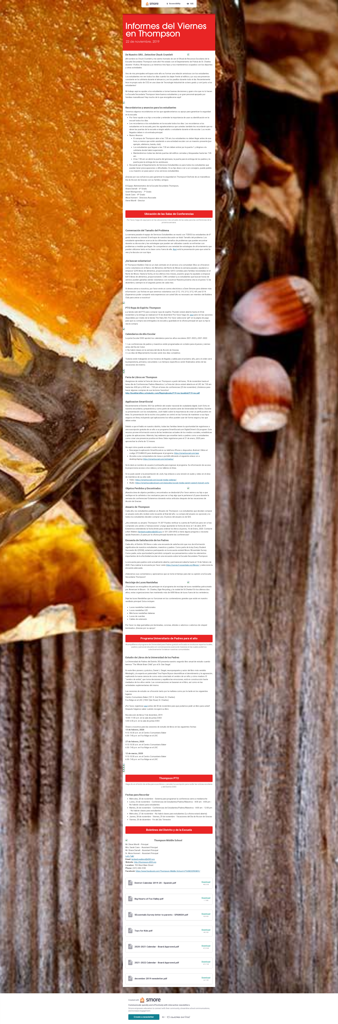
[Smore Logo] (152, 4)
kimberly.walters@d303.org (150, 532)
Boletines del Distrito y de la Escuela (169, 829)
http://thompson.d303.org (145, 862)
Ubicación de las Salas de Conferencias (169, 213)
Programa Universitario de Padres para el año (169, 638)
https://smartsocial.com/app (186, 453)
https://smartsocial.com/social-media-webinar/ (156, 480)
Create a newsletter (144, 1017)
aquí (146, 706)
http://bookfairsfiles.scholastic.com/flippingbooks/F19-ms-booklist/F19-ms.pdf (162, 393)
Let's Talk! (129, 856)
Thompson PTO (169, 778)
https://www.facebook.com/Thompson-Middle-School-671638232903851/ (168, 871)
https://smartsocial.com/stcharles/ (158, 459)
